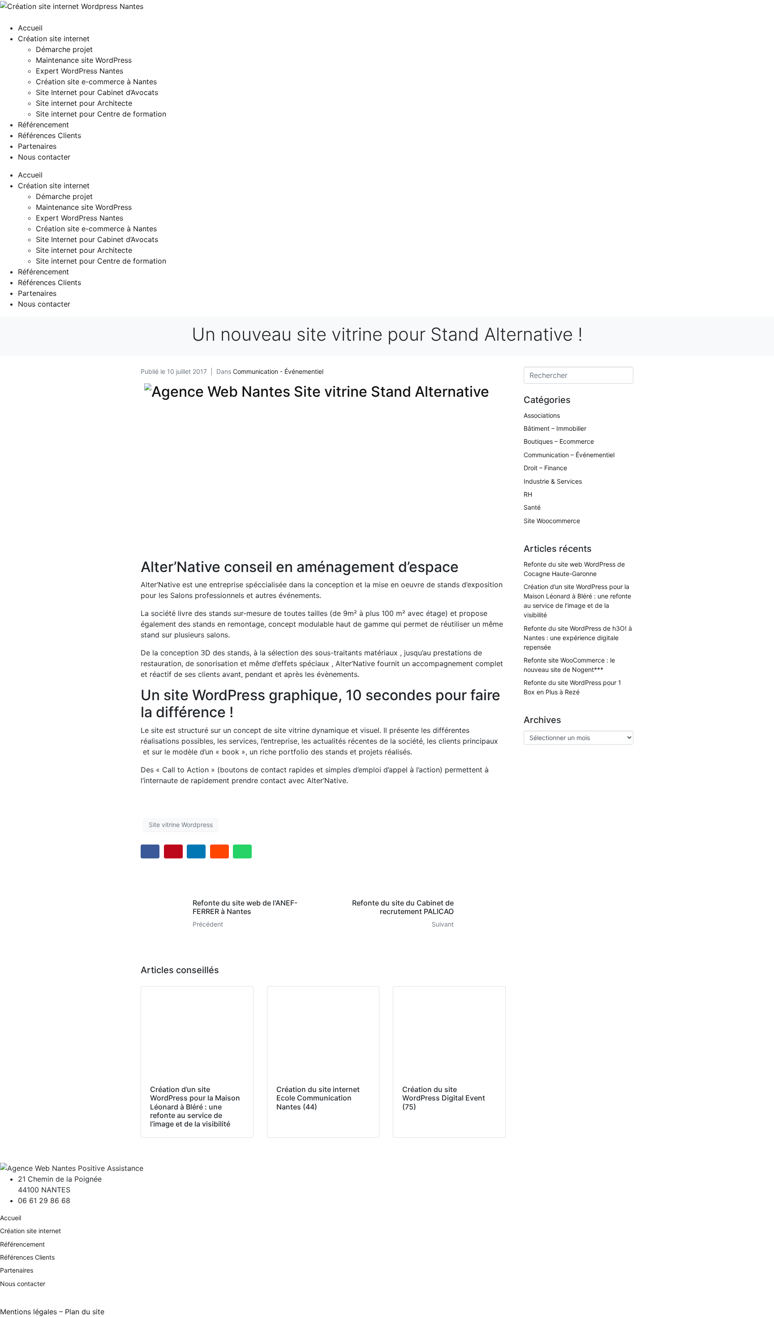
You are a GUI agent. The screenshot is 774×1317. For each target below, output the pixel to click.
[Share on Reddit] (219, 851)
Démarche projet (64, 49)
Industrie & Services (553, 481)
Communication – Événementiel (569, 455)
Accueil (30, 27)
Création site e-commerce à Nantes (96, 81)
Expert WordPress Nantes (79, 70)
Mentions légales (28, 1311)
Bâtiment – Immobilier (555, 428)
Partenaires (37, 146)
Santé (532, 507)
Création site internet (54, 38)
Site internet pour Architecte (84, 103)
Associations (542, 415)
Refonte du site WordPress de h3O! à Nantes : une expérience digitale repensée (578, 637)
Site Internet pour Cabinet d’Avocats (97, 92)
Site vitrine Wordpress (181, 824)
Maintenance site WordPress (84, 60)
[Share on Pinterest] (173, 851)
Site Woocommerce (552, 520)
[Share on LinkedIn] (196, 851)
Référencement (43, 124)
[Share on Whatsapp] (242, 851)
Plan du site (84, 1311)
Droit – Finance (545, 468)
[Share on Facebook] (150, 851)
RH (528, 494)
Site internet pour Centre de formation (101, 113)
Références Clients (49, 135)
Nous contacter (44, 156)
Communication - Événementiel (278, 371)
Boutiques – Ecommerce (559, 441)
